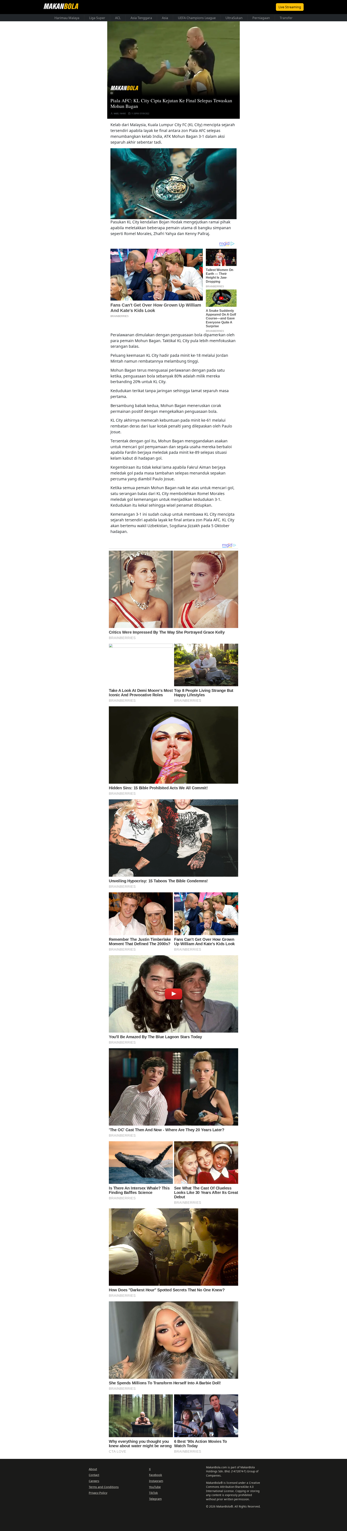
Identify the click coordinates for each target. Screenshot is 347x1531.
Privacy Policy (98, 1493)
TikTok (153, 1493)
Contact (94, 1475)
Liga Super (97, 18)
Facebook (155, 1475)
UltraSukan (234, 18)
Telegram (155, 1499)
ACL (118, 18)
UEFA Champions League (197, 18)
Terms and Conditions (104, 1487)
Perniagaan (261, 18)
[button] (173, 183)
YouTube (155, 1487)
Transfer (286, 18)
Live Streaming (290, 7)
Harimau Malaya (66, 18)
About (93, 1469)
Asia (165, 18)
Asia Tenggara (141, 18)
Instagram (156, 1481)
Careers (94, 1481)
